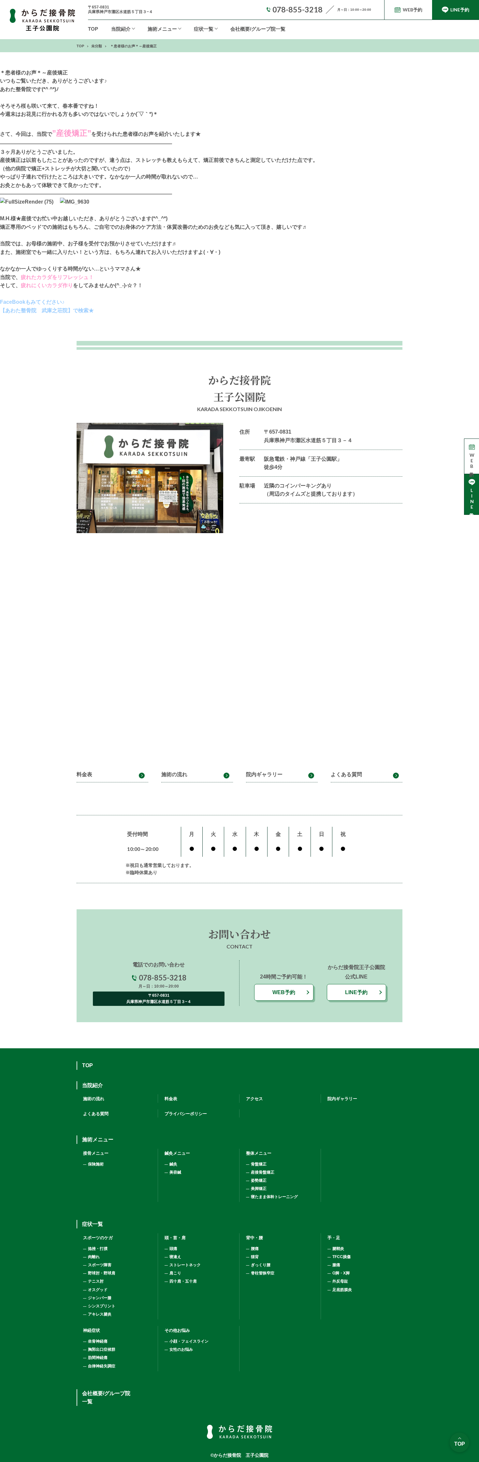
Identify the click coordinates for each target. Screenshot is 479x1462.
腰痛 (255, 1248)
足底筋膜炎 (342, 1289)
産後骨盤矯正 (262, 1172)
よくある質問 (346, 774)
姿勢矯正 (259, 1180)
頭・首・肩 (175, 1237)
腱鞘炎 (338, 1248)
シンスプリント (101, 1306)
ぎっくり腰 (260, 1265)
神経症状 (91, 1330)
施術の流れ (174, 774)
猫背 (255, 1256)
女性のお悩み (181, 1349)
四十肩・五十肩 (183, 1281)
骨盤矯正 (259, 1164)
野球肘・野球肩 (101, 1273)
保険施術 (96, 1164)
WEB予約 (283, 992)
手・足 (333, 1237)
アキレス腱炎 (99, 1314)
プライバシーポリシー (186, 1113)
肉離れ (94, 1256)
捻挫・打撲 (98, 1248)
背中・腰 (254, 1237)
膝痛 (336, 1265)
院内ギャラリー (264, 774)
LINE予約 (356, 992)
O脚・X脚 (341, 1273)
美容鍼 (175, 1172)
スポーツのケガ (98, 1237)
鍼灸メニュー (177, 1153)
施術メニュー (97, 1139)
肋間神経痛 (98, 1357)
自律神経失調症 (101, 1366)
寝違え (175, 1256)
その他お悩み (177, 1330)
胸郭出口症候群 (101, 1349)
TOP (93, 29)
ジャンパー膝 (99, 1298)
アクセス (254, 1098)
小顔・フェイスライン (189, 1341)
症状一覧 (203, 29)
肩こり (175, 1273)
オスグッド (98, 1289)
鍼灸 (173, 1164)
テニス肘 (96, 1281)
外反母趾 (340, 1281)
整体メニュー (258, 1153)
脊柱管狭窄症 (262, 1273)
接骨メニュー (96, 1153)
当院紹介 (121, 29)
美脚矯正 (259, 1188)
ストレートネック (185, 1265)
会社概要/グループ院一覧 (257, 29)
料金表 (84, 774)
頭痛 (173, 1248)
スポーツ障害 (99, 1265)
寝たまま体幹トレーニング (274, 1196)
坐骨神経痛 (98, 1341)
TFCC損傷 (341, 1256)
